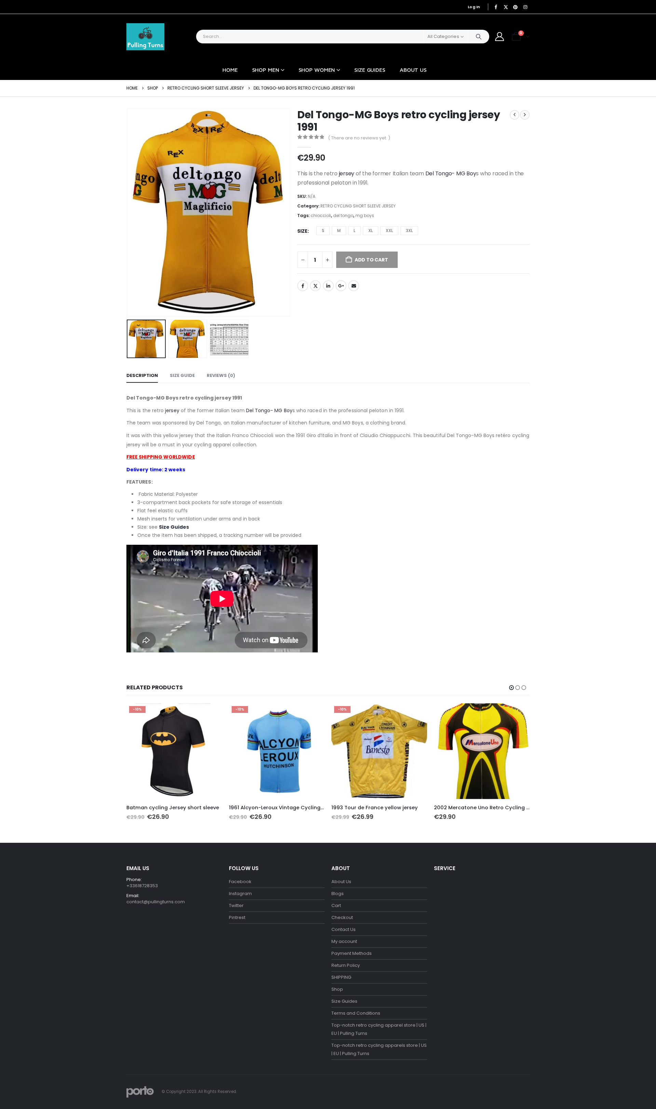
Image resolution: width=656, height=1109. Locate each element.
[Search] (478, 36)
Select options (211, 714)
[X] (505, 6)
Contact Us (343, 929)
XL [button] (370, 230)
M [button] (339, 230)
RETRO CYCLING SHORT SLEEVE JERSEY (358, 206)
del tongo (343, 215)
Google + (341, 285)
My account (344, 941)
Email (353, 285)
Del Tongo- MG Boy (450, 173)
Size (302, 231)
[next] (525, 115)
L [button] (354, 230)
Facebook (302, 285)
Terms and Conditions (355, 1013)
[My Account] (499, 36)
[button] (128, 212)
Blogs (337, 893)
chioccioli (321, 215)
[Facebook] (496, 6)
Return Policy (345, 965)
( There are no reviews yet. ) (359, 138)
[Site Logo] (145, 36)
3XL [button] (409, 230)
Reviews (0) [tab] (221, 375)
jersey (347, 173)
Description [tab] (142, 375)
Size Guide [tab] (182, 375)
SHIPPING (341, 977)
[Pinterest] (515, 6)
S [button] (323, 230)
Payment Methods (351, 953)
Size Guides (369, 70)
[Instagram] (525, 6)
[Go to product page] (482, 751)
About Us (413, 70)
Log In (474, 7)
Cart (336, 905)
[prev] (514, 115)
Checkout (342, 917)
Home (230, 70)
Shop (337, 989)
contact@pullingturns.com (155, 901)
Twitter (315, 285)
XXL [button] (389, 230)
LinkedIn (328, 285)
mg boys (364, 215)
